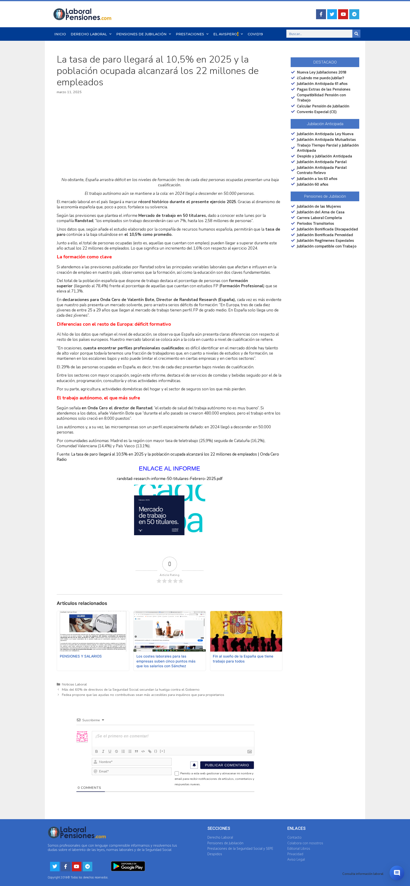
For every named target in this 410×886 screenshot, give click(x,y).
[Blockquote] (136, 751)
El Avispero (225, 34)
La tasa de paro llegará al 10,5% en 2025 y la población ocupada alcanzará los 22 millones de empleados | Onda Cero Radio (168, 457)
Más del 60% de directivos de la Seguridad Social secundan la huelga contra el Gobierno (131, 689)
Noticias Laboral (74, 684)
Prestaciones (190, 34)
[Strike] (116, 751)
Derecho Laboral (89, 34)
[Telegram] (354, 14)
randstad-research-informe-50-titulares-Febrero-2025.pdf (170, 478)
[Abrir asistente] (397, 873)
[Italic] (103, 751)
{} (156, 751)
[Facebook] (321, 14)
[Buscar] (356, 34)
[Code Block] (143, 751)
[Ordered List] (123, 751)
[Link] (149, 751)
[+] (162, 751)
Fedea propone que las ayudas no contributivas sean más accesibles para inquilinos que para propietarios (143, 694)
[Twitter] (332, 14)
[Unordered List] (129, 751)
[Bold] (96, 751)
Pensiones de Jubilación (141, 34)
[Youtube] (343, 14)
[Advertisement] (169, 136)
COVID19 (255, 34)
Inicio (60, 34)
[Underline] (110, 751)
